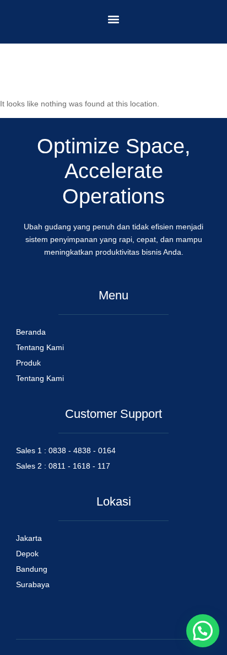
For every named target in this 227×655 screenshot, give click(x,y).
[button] (114, 19)
